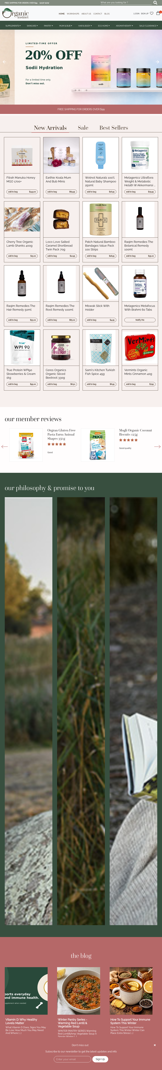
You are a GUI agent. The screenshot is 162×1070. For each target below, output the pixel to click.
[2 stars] (53, 444)
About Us (86, 14)
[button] (158, 15)
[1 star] (49, 444)
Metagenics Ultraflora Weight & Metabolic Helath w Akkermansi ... (139, 181)
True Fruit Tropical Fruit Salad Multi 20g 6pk (62, 434)
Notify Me (140, 320)
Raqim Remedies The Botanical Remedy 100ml (138, 245)
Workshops (73, 14)
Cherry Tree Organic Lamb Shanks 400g (19, 243)
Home (62, 14)
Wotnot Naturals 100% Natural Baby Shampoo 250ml (100, 181)
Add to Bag (22, 192)
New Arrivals (50, 127)
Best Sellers (113, 127)
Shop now (44, 3)
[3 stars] (56, 444)
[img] (155, 1045)
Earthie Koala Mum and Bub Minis (58, 179)
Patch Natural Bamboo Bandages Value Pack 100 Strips (100, 245)
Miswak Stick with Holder (97, 307)
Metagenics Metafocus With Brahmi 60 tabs (139, 307)
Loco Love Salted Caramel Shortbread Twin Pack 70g (59, 245)
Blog (107, 14)
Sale (83, 127)
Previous (4, 62)
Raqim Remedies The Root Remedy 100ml (60, 307)
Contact (97, 14)
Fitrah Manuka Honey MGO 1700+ (20, 179)
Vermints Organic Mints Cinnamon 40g (138, 371)
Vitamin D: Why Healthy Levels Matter (21, 1021)
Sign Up (100, 1059)
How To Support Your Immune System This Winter (130, 1021)
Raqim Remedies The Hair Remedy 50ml (20, 307)
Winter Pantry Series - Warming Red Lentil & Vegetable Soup (72, 1023)
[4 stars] (60, 444)
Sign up (144, 14)
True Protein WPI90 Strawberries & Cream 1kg (21, 373)
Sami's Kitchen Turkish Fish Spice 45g (100, 371)
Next (157, 62)
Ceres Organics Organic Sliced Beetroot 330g (56, 373)
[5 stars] (64, 444)
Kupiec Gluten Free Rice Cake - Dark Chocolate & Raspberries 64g (133, 436)
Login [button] (136, 14)
